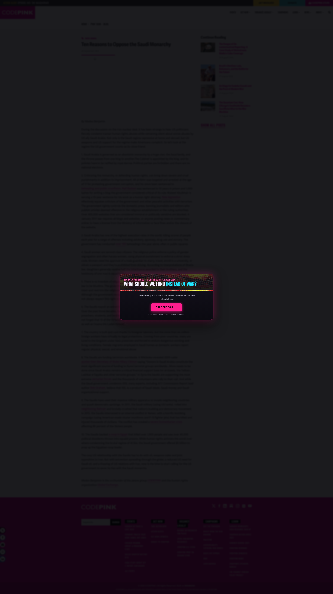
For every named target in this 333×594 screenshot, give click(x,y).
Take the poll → (166, 307)
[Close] (209, 278)
